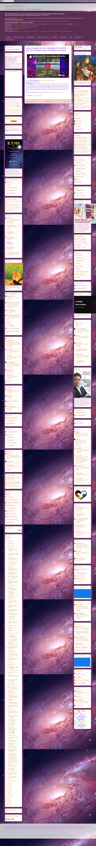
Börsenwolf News (80, 525)
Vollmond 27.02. (48, 31)
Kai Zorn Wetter (79, 604)
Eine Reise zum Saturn (19, 28)
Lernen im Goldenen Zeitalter (13, 254)
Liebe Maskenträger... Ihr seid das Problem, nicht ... (12, 778)
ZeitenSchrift (79, 182)
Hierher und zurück (18, 37)
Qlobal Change (79, 255)
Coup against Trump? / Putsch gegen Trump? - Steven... (12, 550)
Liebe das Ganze (10, 340)
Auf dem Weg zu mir (80, 697)
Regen (77, 324)
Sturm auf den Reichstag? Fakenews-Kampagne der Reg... (12, 696)
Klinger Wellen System (12, 499)
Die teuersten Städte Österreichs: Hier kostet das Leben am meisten (82, 141)
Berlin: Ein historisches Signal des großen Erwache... (12, 773)
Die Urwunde (14, 27)
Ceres (13, 24)
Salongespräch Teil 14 (12, 585)
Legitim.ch (78, 439)
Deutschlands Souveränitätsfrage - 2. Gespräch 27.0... (12, 569)
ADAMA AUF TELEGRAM (12, 233)
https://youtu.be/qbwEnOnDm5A (46, 80)
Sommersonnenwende (53, 21)
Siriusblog (9, 218)
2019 (8, 798)
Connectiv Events (80, 360)
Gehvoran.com (10, 375)
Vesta (74, 24)
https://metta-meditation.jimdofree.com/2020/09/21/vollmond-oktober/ (51, 83)
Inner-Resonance (10, 237)
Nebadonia (9, 182)
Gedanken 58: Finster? (11, 238)
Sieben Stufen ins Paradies (13, 252)
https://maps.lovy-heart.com (56, 92)
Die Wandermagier (11, 190)
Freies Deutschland (80, 576)
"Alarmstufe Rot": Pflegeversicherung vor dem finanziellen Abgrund (82, 107)
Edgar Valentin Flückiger (12, 401)
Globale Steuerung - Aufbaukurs (11, 651)
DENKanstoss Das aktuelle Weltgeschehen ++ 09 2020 (12, 629)
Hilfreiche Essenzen (32, 25)
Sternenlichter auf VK (81, 285)
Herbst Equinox (64, 21)
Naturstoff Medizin (11, 511)
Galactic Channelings (11, 442)
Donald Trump (31, 27)
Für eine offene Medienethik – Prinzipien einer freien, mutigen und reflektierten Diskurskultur (13, 305)
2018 (8, 800)
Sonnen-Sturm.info (80, 637)
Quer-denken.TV (79, 705)
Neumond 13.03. (57, 31)
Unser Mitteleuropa (80, 465)
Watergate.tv (78, 551)
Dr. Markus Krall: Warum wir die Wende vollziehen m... (12, 716)
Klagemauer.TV (79, 691)
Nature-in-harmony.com (12, 519)
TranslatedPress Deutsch (81, 349)
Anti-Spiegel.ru (79, 473)
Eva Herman (78, 531)
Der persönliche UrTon (12, 187)
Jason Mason (10, 355)
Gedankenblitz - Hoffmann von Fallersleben (11, 593)
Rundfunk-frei (79, 581)
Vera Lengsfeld (79, 513)
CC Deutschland (10, 445)
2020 (8, 540)
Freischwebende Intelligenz (82, 518)
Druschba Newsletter (80, 415)
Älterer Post (67, 101)
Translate (84, 48)
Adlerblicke (9, 395)
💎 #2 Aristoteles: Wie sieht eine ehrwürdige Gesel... (12, 655)
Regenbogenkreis (11, 505)
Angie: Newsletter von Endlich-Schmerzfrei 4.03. (11, 210)
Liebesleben (9, 389)
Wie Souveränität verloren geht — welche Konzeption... (12, 636)
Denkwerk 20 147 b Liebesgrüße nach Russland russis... (11, 754)
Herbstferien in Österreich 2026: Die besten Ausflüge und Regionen (82, 151)
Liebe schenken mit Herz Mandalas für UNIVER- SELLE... (12, 554)
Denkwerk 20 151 (11, 709)
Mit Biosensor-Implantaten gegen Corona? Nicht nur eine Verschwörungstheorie (12, 478)
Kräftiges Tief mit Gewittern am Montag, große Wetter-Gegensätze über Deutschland (83, 616)
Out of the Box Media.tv (81, 328)
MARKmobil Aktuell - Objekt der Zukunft (12, 747)
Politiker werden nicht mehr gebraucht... (12, 720)
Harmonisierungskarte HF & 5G (12, 486)
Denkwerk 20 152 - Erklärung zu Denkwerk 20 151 (11, 692)
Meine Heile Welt (10, 310)
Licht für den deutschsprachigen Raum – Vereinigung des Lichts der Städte (14, 318)
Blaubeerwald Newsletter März (11, 204)
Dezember (10, 541)
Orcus (28, 24)
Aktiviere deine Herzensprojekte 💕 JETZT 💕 (12, 667)
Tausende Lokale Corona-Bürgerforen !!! (12, 761)
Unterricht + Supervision (43, 37)
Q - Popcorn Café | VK (81, 288)
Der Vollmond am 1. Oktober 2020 (11, 617)
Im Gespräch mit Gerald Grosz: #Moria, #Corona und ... (12, 680)
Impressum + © (78, 37)
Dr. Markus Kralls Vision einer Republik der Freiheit (12, 659)
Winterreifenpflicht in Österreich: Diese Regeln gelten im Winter (82, 145)
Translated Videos (80, 257)
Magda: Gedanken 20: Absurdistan (12, 207)
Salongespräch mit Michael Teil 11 (11, 744)
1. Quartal (15, 29)
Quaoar (18, 24)
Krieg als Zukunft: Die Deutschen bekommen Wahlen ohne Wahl (81, 91)
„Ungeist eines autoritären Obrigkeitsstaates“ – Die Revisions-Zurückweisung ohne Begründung (83, 546)
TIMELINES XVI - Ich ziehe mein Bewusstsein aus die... (12, 643)
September (10, 547)
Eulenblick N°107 (11, 565)
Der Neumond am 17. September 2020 (12, 741)
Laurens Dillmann (11, 362)
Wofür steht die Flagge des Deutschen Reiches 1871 (12, 573)
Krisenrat (78, 269)
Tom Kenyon (9, 434)
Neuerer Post (29, 101)
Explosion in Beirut (11, 735)
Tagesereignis (79, 342)
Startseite (9, 37)
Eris (32, 24)
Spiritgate (9, 381)
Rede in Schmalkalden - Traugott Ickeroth (12, 640)
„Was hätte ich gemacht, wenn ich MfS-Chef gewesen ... (12, 706)
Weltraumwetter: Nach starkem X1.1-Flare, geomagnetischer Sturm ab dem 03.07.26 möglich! (82, 639)
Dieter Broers (79, 643)
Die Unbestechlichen (80, 160)
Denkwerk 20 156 (11, 579)
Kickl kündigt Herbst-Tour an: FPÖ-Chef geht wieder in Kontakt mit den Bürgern (83, 450)
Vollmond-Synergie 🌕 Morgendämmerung (12, 758)
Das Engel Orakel (11, 406)
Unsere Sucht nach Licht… (12, 311)
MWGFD (8, 494)
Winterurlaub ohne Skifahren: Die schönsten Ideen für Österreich (81, 148)
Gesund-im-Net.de (11, 513)
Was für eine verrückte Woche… (82, 474)
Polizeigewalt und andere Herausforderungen (12, 703)
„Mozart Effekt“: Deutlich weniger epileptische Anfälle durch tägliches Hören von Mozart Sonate (12, 483)
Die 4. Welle (10, 662)
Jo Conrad (78, 673)
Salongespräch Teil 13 (12, 625)
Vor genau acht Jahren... (81, 559)
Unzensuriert (79, 448)
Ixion (41, 24)
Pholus (60, 24)
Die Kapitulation (23, 27)
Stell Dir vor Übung (79, 644)
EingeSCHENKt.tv (80, 700)
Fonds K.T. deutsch (80, 165)
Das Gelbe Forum (80, 176)
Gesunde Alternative (11, 508)
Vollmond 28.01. (29, 31)
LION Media (78, 677)
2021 (8, 538)
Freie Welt (78, 126)
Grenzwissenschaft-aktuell (82, 631)
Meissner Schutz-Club (12, 516)
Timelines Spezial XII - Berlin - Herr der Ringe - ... (12, 676)
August (9, 783)
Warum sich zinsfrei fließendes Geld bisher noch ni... (12, 602)
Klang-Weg (9, 369)
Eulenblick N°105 (11, 664)
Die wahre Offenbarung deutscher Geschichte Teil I (12, 712)
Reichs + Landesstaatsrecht (13, 328)
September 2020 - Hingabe (11, 700)
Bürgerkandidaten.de (80, 578)
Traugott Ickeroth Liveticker (82, 271)
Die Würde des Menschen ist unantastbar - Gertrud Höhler (80, 239)
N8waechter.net (79, 323)
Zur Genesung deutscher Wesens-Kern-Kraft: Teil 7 (12, 622)
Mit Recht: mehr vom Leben (13, 302)
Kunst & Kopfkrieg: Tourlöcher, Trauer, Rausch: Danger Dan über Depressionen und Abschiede (13, 364)
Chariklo (55, 24)
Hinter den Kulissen (80, 558)
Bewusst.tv (78, 696)
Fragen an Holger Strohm (81, 674)
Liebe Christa (9, 397)
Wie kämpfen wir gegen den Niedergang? (12, 614)
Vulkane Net (78, 626)
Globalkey (9, 469)
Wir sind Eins (10, 349)
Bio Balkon (9, 453)
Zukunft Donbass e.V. (81, 412)
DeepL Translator (79, 423)
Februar (9, 794)
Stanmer (8, 185)
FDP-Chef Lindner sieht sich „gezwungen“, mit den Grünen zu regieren (82, 553)
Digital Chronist (79, 266)
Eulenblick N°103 (11, 780)
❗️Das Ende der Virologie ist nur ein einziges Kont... (12, 729)
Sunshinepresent (10, 420)
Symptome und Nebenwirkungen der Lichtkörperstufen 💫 (12, 558)
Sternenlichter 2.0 (15, 6)
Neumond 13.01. (19, 31)
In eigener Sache (10, 248)
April (9, 790)
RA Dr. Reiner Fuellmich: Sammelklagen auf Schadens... (12, 647)
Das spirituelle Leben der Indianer (13, 462)
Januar (9, 796)
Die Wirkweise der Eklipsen (19, 25)
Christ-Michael (10, 232)
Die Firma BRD (10, 325)
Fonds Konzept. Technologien (83, 680)
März (9, 792)
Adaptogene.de (10, 522)
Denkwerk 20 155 (11, 619)
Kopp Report (78, 162)
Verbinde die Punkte (80, 168)
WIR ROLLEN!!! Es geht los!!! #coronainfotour (12, 577)
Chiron (49, 24)
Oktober (10, 545)
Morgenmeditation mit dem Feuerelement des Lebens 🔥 (13, 610)
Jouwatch (78, 118)
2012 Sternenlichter (21, 18)
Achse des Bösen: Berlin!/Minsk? (11, 723)
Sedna (23, 24)
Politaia (77, 335)
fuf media (78, 277)
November (10, 543)
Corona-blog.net (79, 190)
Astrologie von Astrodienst (12, 71)
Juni (9, 787)
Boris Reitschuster (80, 507)
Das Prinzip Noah (10, 243)
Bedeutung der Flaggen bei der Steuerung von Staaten (12, 582)
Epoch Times (79, 121)
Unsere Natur (10, 461)
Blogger (71, 835)
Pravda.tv (78, 431)
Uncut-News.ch (79, 455)
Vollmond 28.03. (67, 31)
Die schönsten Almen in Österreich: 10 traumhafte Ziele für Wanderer (82, 138)
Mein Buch (54, 37)
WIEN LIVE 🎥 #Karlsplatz (10, 733)
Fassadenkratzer (79, 543)
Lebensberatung (30, 37)
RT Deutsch (78, 123)
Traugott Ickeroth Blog (81, 173)
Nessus (65, 24)
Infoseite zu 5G (10, 497)
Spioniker (78, 263)
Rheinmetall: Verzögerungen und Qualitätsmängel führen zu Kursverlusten (81, 95)
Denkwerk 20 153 (11, 685)
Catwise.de (9, 242)
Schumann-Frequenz (80, 650)
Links (70, 37)
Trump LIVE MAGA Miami (81, 350)
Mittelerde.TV (79, 171)
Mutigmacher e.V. (11, 296)
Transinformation (11, 247)
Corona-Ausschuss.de (81, 195)
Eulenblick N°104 (11, 726)
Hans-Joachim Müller (80, 682)
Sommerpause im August (81, 362)
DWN (77, 115)
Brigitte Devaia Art (11, 423)
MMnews (78, 179)
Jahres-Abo (63, 37)
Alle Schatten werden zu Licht (13, 315)
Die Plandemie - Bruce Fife (80, 247)
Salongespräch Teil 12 (12, 683)
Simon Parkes (10, 437)
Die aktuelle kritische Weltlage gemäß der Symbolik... (12, 750)
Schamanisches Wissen (12, 431)
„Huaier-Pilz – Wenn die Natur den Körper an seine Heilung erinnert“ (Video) (83, 468)
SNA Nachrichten (79, 129)
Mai (9, 789)
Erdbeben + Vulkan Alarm (82, 647)
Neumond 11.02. (38, 31)
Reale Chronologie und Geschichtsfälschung (12, 688)
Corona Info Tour (79, 193)
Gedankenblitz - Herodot (12, 633)
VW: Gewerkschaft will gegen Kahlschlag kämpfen (80, 104)
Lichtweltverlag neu (11, 225)
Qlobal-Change (79, 354)
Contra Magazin (79, 478)
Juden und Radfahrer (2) (81, 514)
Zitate (8, 402)
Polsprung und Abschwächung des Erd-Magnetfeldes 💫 (12, 588)
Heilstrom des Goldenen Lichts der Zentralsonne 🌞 (12, 765)
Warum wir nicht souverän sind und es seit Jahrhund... (12, 563)
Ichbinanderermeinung (81, 573)
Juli (9, 785)
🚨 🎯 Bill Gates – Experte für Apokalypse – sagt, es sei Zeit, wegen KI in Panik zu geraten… (82, 434)
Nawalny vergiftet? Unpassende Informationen (11, 769)
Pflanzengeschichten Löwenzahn (13, 466)
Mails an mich (10, 39)
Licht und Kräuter (11, 465)
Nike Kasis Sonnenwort (12, 418)
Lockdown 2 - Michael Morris (80, 241)
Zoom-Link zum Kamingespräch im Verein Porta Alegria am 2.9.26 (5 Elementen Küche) (14, 220)
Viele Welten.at (10, 440)
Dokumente (9, 322)
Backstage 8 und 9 (10, 371)
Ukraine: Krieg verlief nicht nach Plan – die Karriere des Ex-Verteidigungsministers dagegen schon (82, 100)
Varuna (36, 24)
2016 (8, 804)
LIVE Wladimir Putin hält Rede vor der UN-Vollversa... (12, 606)
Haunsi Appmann (80, 260)
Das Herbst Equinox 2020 (13, 670)
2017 (8, 802)
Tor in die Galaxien (11, 193)
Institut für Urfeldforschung (13, 502)
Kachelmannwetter (80, 613)
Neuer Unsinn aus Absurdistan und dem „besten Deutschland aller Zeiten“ (83, 338)
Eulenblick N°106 (11, 598)
